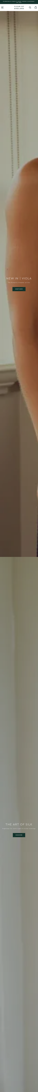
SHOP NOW (19, 289)
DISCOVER (19, 835)
